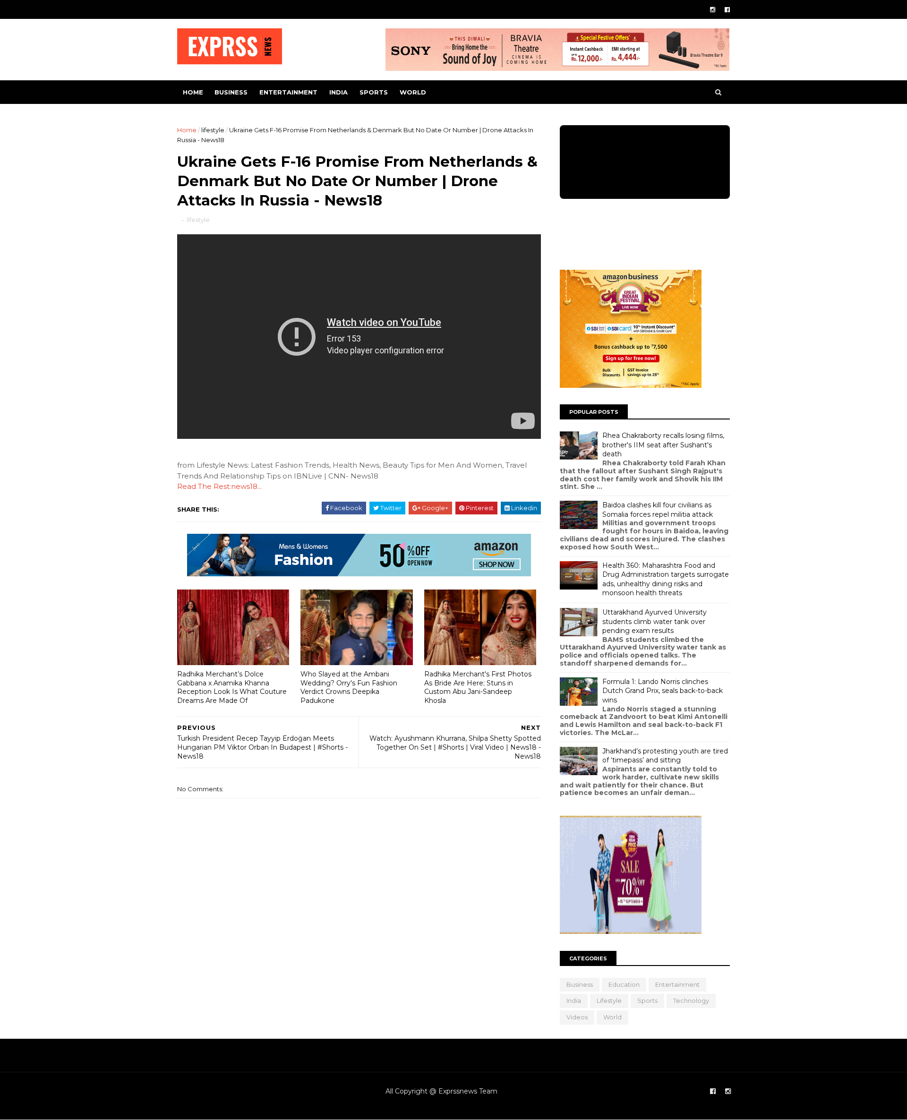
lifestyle (212, 130)
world (413, 92)
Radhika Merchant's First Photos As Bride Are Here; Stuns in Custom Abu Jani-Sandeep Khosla (477, 687)
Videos (577, 1017)
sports (373, 92)
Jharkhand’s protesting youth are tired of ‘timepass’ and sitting (665, 756)
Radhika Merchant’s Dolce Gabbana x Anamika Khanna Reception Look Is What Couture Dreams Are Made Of (232, 687)
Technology (691, 1000)
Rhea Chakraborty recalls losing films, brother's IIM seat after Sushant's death (663, 444)
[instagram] (712, 9)
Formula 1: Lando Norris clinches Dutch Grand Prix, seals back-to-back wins (662, 690)
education (624, 984)
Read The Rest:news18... (219, 486)
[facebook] (727, 9)
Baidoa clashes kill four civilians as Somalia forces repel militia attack (657, 510)
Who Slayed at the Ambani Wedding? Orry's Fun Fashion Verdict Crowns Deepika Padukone (348, 687)
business (231, 92)
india (338, 92)
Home (193, 92)
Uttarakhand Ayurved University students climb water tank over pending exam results (654, 621)
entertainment (288, 92)
